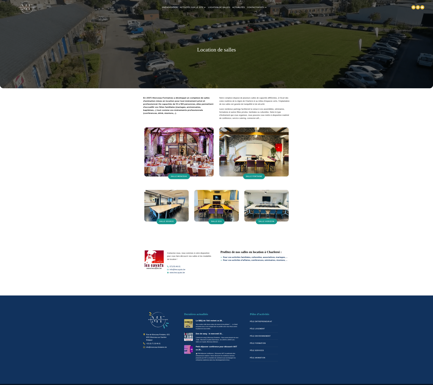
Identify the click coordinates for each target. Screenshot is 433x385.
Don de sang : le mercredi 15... (209, 334)
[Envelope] (422, 7)
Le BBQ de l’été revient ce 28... (209, 321)
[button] (193, 7)
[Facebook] (413, 7)
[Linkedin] (418, 7)
